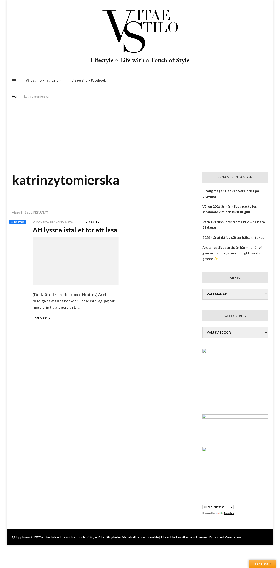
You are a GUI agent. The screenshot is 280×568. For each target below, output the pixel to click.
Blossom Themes (194, 537)
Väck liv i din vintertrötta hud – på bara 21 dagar (233, 225)
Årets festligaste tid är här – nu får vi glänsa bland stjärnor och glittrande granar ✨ (232, 253)
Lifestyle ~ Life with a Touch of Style (140, 60)
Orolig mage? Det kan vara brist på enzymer (230, 194)
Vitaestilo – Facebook (89, 80)
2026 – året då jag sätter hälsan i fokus (233, 237)
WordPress (233, 537)
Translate (229, 513)
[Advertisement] (140, 132)
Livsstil (92, 221)
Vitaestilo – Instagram (43, 80)
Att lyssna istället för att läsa (75, 230)
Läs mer (40, 318)
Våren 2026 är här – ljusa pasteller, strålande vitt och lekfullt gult (229, 209)
